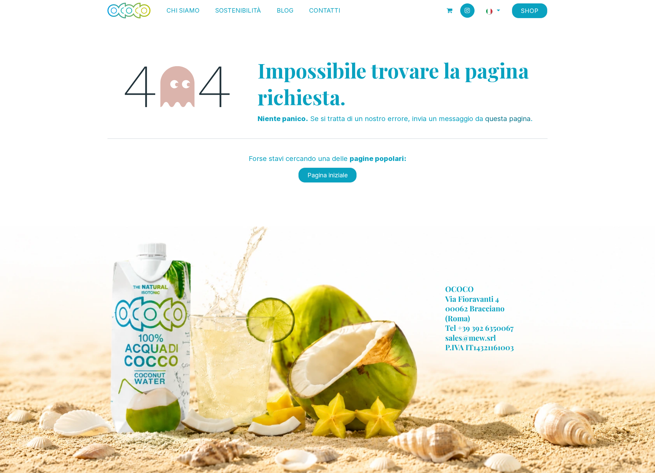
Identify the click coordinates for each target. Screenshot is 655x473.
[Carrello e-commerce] (449, 10)
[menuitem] (183, 10)
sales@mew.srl (470, 337)
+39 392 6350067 (486, 328)
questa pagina (507, 119)
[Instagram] (467, 10)
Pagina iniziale (327, 175)
